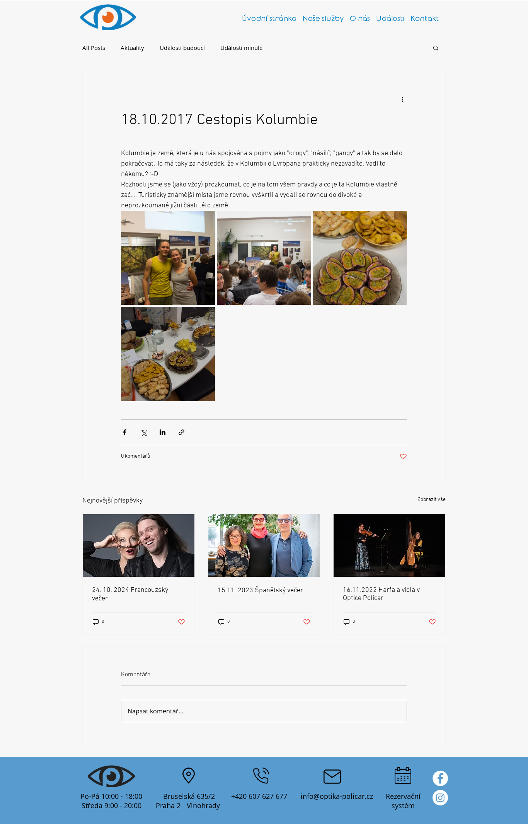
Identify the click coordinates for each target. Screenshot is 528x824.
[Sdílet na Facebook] (124, 432)
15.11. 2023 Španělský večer (260, 590)
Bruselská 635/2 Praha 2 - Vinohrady (189, 801)
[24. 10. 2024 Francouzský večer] (138, 545)
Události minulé (241, 47)
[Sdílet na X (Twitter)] (143, 432)
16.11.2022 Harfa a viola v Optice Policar (381, 594)
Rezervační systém (403, 801)
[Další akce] (402, 99)
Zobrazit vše (431, 499)
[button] (435, 47)
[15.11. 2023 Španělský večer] (264, 545)
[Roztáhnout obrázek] (168, 258)
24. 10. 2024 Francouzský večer (130, 594)
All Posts (93, 47)
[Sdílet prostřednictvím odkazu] (181, 432)
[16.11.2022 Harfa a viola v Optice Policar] (389, 545)
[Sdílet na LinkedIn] (162, 432)
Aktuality (132, 47)
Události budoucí (182, 47)
